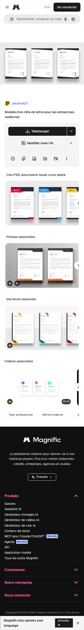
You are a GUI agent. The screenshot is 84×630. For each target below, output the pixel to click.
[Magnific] (42, 440)
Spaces (9, 504)
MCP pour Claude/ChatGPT (30, 536)
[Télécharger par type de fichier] (71, 131)
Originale (29, 38)
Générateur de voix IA (20, 526)
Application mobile (17, 553)
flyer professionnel (21, 415)
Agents (15, 542)
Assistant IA (12, 509)
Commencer (14, 569)
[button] (42, 477)
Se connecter (67, 7)
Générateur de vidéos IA (21, 520)
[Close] (77, 623)
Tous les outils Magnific (21, 558)
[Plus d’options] (66, 158)
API (6, 547)
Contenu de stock (17, 531)
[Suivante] (78, 203)
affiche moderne (52, 415)
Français (42, 477)
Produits (11, 495)
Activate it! (63, 623)
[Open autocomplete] (10, 19)
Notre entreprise (18, 582)
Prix (47, 7)
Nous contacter (17, 595)
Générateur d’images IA (21, 515)
